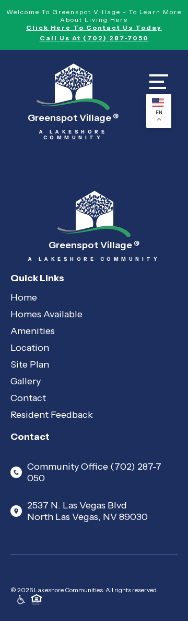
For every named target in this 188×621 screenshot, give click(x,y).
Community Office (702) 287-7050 (94, 472)
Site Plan (29, 364)
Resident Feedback (51, 414)
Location (29, 347)
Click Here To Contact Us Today (94, 27)
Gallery (25, 381)
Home (23, 297)
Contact (28, 398)
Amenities (32, 331)
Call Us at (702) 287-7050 (94, 38)
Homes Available (46, 314)
